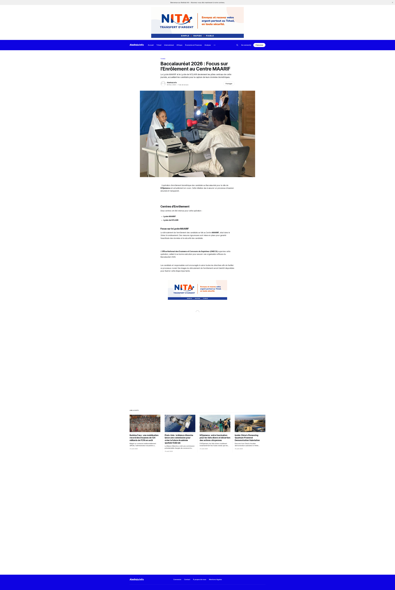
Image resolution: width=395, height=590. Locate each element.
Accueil (151, 45)
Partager (229, 84)
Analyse (208, 45)
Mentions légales (215, 579)
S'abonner (259, 45)
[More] (214, 45)
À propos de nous (199, 579)
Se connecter (246, 45)
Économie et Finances (193, 45)
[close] (392, 2)
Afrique (179, 45)
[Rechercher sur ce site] (237, 45)
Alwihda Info (137, 44)
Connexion (177, 579)
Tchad (158, 45)
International (169, 45)
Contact (187, 579)
